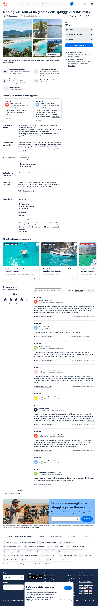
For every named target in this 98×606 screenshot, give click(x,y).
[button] (10, 16)
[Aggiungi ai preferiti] (37, 244)
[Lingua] (85, 3)
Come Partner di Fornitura (86, 576)
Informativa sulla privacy (31, 527)
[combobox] (80, 290)
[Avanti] (94, 262)
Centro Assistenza (49, 576)
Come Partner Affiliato (85, 582)
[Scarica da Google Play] (35, 577)
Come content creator (85, 579)
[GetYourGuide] (5, 3)
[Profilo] (92, 4)
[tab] (19, 536)
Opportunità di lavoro (71, 580)
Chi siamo (70, 576)
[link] (21, 262)
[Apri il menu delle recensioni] (93, 301)
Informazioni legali (49, 579)
